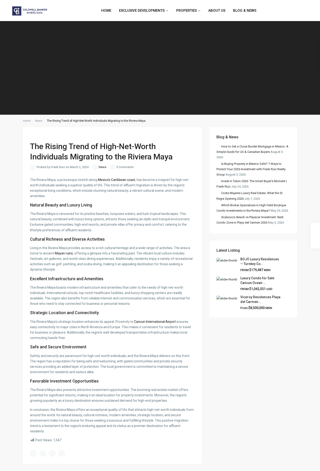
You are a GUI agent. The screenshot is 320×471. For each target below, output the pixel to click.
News (38, 120)
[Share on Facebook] (33, 453)
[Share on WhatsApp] (52, 453)
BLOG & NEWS (244, 10)
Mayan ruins (64, 253)
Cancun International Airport (155, 322)
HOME (106, 10)
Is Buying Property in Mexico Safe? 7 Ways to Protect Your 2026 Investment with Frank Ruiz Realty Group (251, 169)
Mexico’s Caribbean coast (116, 180)
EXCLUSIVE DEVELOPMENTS (142, 10)
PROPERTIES (186, 10)
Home (27, 120)
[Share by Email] (61, 453)
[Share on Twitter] (42, 453)
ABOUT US (216, 10)
